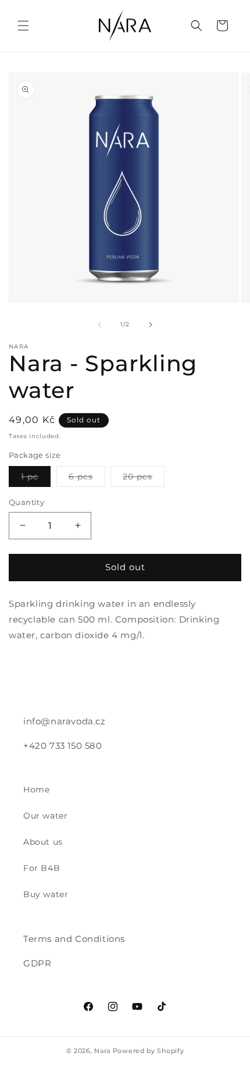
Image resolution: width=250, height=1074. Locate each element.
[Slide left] (99, 324)
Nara (102, 1051)
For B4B (41, 868)
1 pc (36, 479)
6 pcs (87, 479)
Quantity (26, 502)
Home (36, 789)
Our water (45, 815)
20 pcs (144, 479)
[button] (23, 25)
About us (43, 842)
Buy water (45, 894)
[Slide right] (150, 324)
